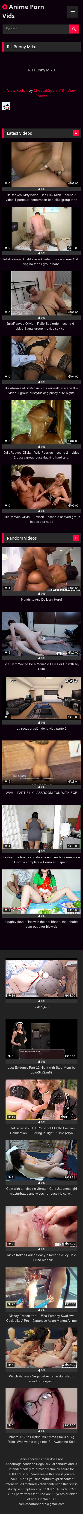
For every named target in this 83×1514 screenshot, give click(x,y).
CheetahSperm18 (49, 90)
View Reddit (17, 90)
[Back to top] (69, 1500)
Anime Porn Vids (23, 11)
